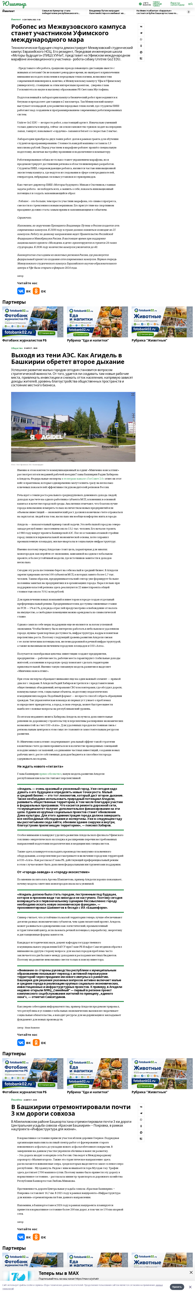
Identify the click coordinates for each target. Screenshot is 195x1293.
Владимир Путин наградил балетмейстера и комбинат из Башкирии (106, 11)
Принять (177, 1286)
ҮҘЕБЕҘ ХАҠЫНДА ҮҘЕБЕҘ (157, 4)
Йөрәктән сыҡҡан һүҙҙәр (177, 4)
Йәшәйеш (16, 1100)
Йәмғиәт (8, 11)
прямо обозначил (50, 773)
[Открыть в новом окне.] (24, 291)
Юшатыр (14, 3)
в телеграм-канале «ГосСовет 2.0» (83, 478)
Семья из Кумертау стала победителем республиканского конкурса (60, 11)
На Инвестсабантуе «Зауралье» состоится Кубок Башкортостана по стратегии (156, 11)
